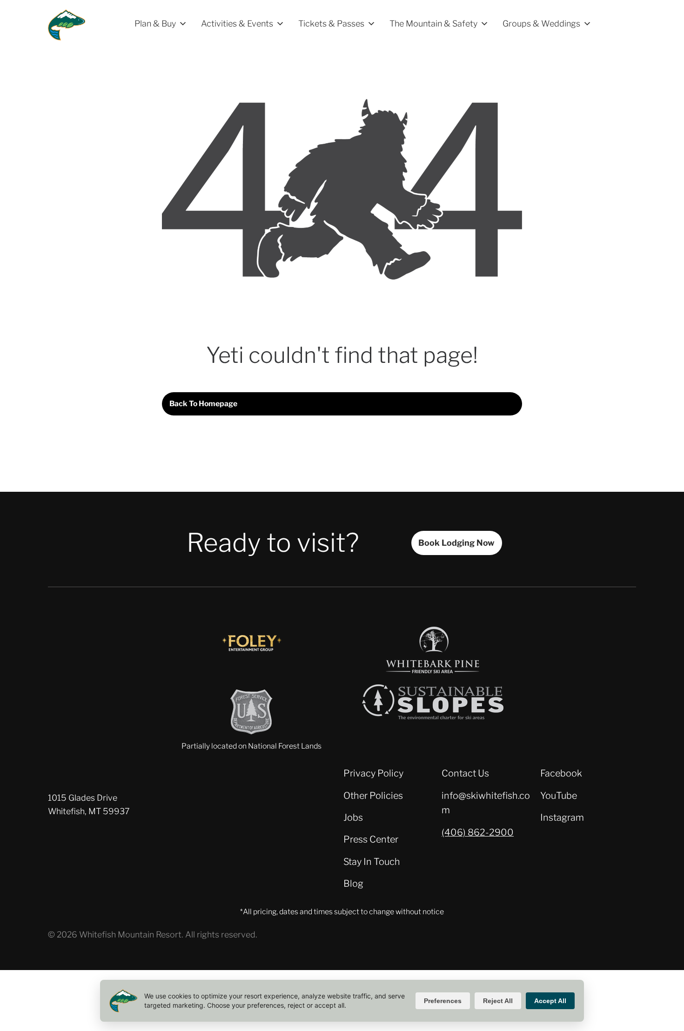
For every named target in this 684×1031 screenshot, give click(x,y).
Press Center (370, 839)
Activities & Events (237, 23)
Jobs (353, 817)
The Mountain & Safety (433, 23)
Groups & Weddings (541, 23)
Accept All (550, 1000)
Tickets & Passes (331, 23)
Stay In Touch (371, 861)
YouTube (558, 795)
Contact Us (465, 773)
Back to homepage (203, 403)
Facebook (561, 773)
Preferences (443, 1000)
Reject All (498, 1000)
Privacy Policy (373, 773)
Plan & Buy (155, 23)
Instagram (562, 817)
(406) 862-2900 (478, 832)
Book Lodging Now (456, 543)
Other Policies (373, 795)
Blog (353, 883)
